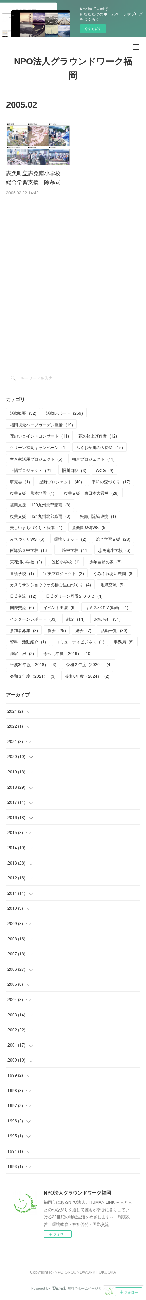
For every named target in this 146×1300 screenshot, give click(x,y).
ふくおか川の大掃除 (99, 447)
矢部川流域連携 (98, 516)
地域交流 (113, 584)
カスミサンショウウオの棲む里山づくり (50, 584)
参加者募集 (24, 630)
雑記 (75, 619)
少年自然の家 (105, 561)
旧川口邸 (74, 470)
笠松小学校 (66, 561)
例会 (57, 630)
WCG (104, 470)
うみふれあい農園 (113, 573)
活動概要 (23, 413)
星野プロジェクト (60, 481)
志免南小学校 (114, 550)
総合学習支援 (113, 539)
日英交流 (23, 596)
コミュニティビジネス (80, 641)
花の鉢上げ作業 (97, 436)
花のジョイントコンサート (39, 436)
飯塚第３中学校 (29, 550)
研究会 (20, 481)
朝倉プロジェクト (93, 459)
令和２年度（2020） (89, 664)
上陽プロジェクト (31, 470)
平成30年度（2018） (33, 664)
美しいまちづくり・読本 (36, 527)
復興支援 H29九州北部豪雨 (40, 504)
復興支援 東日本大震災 (91, 493)
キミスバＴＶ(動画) (106, 607)
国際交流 (22, 607)
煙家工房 (22, 653)
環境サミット (70, 539)
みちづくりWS (27, 539)
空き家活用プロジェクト (36, 459)
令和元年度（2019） (67, 653)
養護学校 (22, 573)
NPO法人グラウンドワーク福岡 (73, 68)
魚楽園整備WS (89, 527)
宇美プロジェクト (63, 573)
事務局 (124, 641)
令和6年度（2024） (87, 676)
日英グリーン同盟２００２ (74, 596)
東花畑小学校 (26, 561)
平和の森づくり (111, 481)
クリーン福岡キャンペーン (38, 447)
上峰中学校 (73, 550)
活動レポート (64, 413)
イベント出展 (59, 607)
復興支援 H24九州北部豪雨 (40, 516)
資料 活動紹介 (28, 641)
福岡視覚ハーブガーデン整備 (41, 424)
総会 (83, 630)
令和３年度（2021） (33, 676)
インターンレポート (33, 619)
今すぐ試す (93, 28)
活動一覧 (114, 630)
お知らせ (107, 619)
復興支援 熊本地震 (32, 493)
